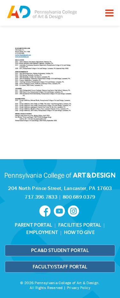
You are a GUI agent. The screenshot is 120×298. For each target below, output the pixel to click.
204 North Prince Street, (60, 188)
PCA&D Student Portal (60, 250)
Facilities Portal (79, 225)
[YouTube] (61, 210)
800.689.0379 (79, 197)
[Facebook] (46, 210)
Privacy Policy (78, 287)
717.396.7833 (41, 197)
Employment (42, 232)
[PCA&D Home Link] (41, 12)
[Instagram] (74, 210)
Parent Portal (33, 225)
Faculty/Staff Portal (60, 267)
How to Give (79, 232)
